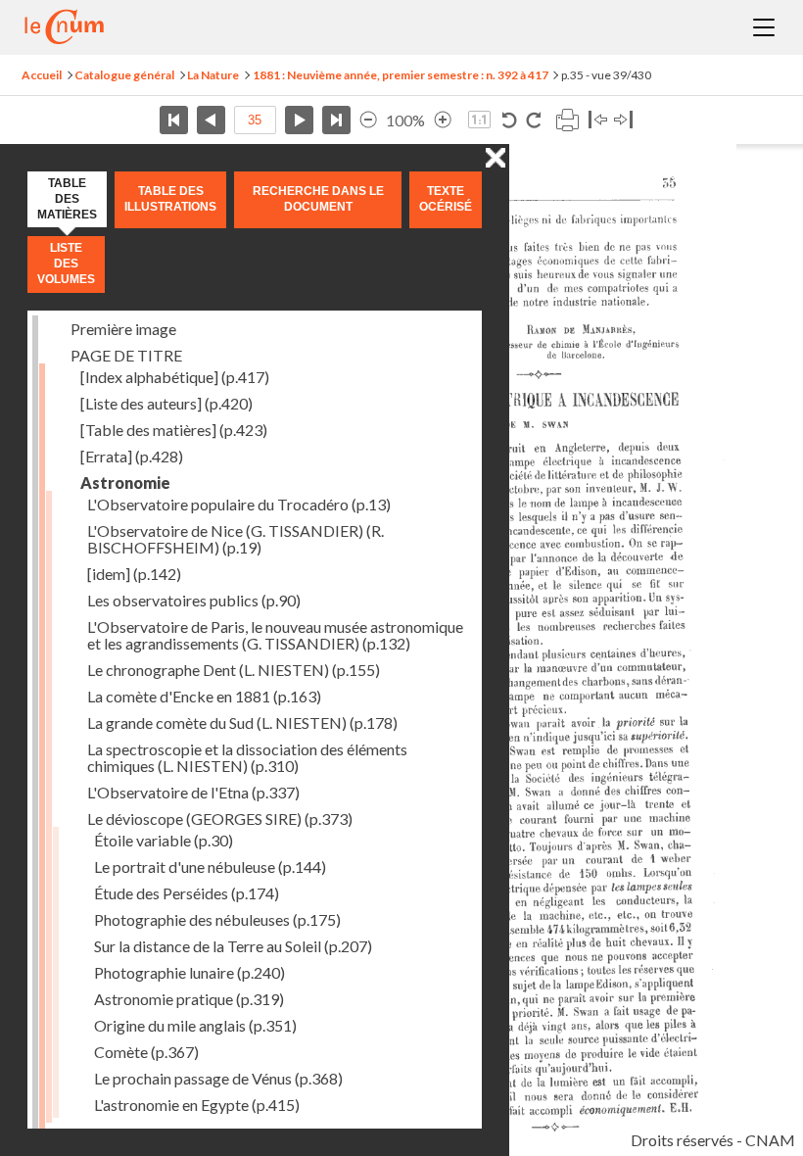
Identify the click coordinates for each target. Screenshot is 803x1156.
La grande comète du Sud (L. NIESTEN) (242, 722)
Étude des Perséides (186, 893)
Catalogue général (124, 75)
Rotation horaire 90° (533, 120)
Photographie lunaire (189, 972)
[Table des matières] (173, 429)
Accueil (42, 75)
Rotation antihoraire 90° (509, 120)
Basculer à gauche (598, 120)
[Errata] (131, 456)
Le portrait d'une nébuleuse (210, 866)
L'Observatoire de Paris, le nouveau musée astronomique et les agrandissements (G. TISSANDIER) (275, 634)
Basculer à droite (623, 120)
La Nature (213, 75)
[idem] (134, 573)
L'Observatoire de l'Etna (193, 792)
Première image (123, 328)
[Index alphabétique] (174, 376)
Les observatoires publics (194, 600)
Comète (146, 1051)
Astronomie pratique (189, 998)
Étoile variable (163, 840)
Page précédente (211, 120)
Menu (763, 27)
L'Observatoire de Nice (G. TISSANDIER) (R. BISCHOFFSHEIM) (235, 538)
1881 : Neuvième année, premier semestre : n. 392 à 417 (400, 75)
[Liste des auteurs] (166, 403)
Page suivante (299, 120)
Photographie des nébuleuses (217, 919)
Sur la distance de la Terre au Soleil (233, 946)
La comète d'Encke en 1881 (204, 696)
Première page (174, 120)
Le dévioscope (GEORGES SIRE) (220, 818)
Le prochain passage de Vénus (218, 1078)
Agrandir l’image (442, 120)
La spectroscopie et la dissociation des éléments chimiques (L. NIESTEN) (247, 757)
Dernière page (336, 120)
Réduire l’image (368, 120)
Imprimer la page (567, 120)
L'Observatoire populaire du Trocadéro (239, 504)
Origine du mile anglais (195, 1025)
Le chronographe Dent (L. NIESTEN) (233, 669)
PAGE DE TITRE (126, 355)
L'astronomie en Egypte (197, 1104)
